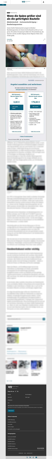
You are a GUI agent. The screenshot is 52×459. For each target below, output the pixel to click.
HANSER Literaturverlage (13, 448)
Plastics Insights (11, 426)
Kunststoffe (10, 424)
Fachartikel (9, 39)
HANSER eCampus (11, 446)
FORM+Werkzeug (11, 419)
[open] (43, 40)
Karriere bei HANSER (12, 436)
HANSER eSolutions (12, 443)
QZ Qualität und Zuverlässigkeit (14, 429)
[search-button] (3, 5)
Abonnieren (11, 410)
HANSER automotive (12, 422)
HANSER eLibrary (11, 441)
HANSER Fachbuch (11, 439)
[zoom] (44, 68)
